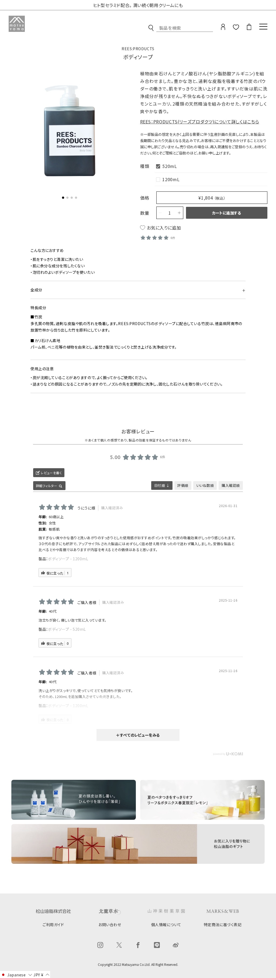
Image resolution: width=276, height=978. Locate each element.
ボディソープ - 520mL (67, 629)
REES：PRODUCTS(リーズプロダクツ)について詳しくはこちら (199, 121)
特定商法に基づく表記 (223, 924)
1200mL (171, 179)
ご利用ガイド (53, 924)
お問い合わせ (109, 924)
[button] (63, 198)
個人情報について (166, 924)
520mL (169, 166)
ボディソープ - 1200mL (68, 558)
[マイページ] (223, 29)
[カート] (249, 29)
